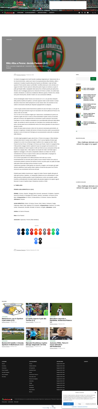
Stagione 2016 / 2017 (61, 381)
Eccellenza (9, 39)
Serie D (3, 363)
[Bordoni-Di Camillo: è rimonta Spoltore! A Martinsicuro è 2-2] (13, 333)
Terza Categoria (5, 374)
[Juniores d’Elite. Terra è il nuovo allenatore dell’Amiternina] (61, 333)
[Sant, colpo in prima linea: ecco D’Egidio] (78, 89)
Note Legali (16, 401)
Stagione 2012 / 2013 (61, 389)
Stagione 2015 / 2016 (61, 383)
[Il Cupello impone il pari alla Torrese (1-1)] (37, 309)
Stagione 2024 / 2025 (61, 363)
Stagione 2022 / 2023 (61, 368)
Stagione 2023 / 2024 (61, 365)
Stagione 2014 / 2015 (61, 385)
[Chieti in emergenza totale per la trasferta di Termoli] (78, 123)
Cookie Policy (74, 406)
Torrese (30, 363)
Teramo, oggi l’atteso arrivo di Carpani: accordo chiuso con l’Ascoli (89, 115)
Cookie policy (10, 401)
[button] (95, 392)
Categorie (4, 361)
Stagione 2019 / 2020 (61, 374)
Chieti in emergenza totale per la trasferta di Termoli (89, 123)
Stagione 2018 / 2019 (61, 376)
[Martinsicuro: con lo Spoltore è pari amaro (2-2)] (13, 309)
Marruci (30, 391)
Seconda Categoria (5, 372)
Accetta (68, 403)
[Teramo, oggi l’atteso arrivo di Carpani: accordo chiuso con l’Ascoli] (78, 115)
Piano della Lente (32, 376)
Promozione (4, 368)
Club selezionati (33, 361)
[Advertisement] (49, 25)
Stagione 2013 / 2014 (61, 387)
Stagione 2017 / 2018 (61, 378)
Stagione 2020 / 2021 (61, 372)
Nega (79, 403)
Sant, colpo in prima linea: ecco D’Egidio (88, 89)
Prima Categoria (5, 370)
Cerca (77, 74)
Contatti (86, 361)
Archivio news (60, 361)
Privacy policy (4, 401)
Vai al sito (68, 2)
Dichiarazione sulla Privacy (82, 406)
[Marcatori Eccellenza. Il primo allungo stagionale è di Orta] (37, 333)
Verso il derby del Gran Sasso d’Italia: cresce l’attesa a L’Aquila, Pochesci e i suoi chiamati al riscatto (89, 97)
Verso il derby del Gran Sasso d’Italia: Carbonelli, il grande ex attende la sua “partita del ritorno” (89, 106)
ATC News (4, 376)
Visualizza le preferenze (91, 403)
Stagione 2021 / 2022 (61, 370)
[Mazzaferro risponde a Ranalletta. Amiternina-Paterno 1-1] (61, 309)
